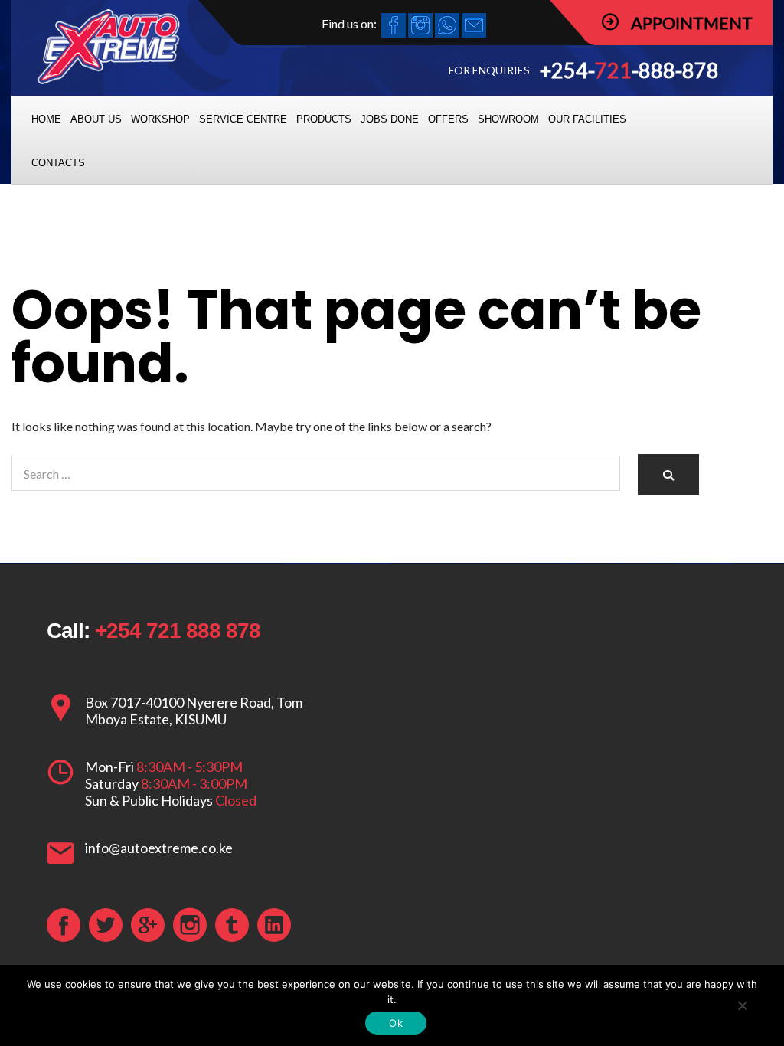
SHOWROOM (508, 119)
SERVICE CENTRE (243, 119)
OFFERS (448, 119)
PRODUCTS (323, 119)
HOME (46, 119)
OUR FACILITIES (587, 119)
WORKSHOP (160, 119)
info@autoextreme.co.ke (159, 847)
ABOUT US (96, 119)
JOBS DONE (390, 119)
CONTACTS (58, 162)
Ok (396, 1023)
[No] (742, 1005)
